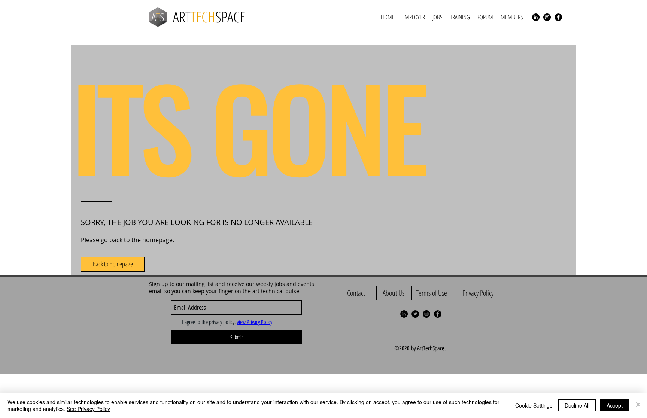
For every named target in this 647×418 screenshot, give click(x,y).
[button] (113, 264)
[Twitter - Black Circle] (415, 314)
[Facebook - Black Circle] (558, 17)
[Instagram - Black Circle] (547, 17)
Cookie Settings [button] (533, 405)
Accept (615, 405)
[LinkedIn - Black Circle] (536, 17)
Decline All (577, 405)
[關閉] (638, 405)
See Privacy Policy (88, 408)
